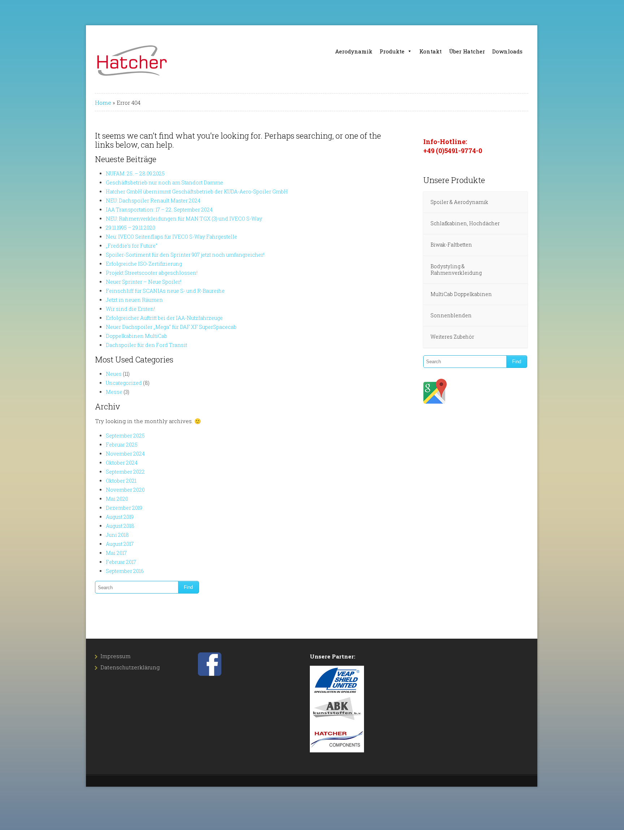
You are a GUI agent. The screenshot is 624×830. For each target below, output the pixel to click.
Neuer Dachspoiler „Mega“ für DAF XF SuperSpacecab (171, 326)
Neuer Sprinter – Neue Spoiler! (143, 281)
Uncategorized (124, 382)
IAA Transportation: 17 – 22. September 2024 (159, 209)
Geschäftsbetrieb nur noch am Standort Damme (164, 182)
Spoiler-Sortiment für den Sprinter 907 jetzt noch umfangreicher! (185, 254)
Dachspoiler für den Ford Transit (146, 345)
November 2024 (125, 453)
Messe (114, 391)
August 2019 (120, 516)
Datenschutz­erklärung (130, 667)
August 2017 (120, 543)
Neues (114, 373)
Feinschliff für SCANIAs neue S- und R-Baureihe (165, 290)
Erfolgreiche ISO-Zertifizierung (144, 263)
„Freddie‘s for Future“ (131, 245)
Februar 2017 (121, 562)
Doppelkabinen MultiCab (136, 336)
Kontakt (430, 51)
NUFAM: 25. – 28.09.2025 (135, 173)
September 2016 (125, 571)
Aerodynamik (353, 51)
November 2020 (125, 489)
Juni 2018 (117, 534)
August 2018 (120, 525)
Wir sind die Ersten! (130, 308)
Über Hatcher (467, 51)
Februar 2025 (122, 444)
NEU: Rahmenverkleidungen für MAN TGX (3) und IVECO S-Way (184, 218)
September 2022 (125, 471)
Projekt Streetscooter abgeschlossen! (152, 272)
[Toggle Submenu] (515, 202)
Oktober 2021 (121, 480)
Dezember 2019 (124, 507)
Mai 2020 (117, 498)
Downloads (507, 51)
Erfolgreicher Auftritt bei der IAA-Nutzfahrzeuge (164, 317)
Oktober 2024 (122, 462)
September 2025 (125, 435)
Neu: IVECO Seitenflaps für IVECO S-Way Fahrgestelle (171, 236)
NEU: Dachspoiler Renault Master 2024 (153, 200)
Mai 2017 (116, 552)
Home (103, 102)
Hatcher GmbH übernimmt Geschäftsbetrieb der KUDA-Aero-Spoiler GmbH (197, 191)
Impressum (115, 656)
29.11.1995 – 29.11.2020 (130, 227)
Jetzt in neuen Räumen (134, 299)
